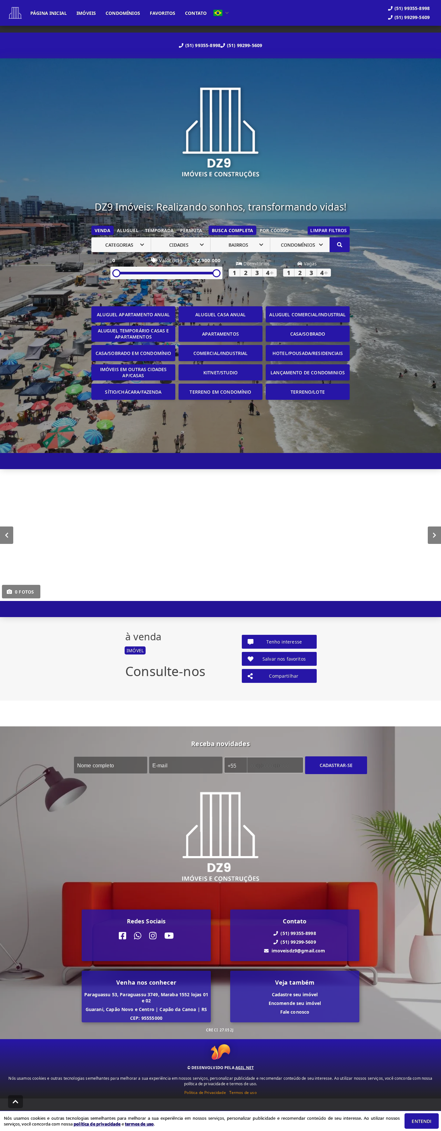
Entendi (421, 1121)
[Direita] (434, 535)
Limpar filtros (328, 230)
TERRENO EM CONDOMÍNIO (220, 392)
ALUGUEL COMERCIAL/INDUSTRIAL (307, 314)
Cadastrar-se (336, 765)
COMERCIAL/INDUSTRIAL (220, 353)
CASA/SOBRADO (307, 334)
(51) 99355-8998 (203, 45)
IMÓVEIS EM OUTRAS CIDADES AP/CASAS (133, 372)
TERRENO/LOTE (308, 392)
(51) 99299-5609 (244, 45)
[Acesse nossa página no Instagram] (153, 935)
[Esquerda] (6, 535)
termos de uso (139, 1124)
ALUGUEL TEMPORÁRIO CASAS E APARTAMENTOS (133, 334)
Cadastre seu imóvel (295, 994)
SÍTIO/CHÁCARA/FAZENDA (133, 392)
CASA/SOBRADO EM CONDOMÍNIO (133, 353)
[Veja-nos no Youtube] (169, 935)
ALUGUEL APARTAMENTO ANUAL (133, 314)
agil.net (244, 1067)
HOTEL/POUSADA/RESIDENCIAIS (307, 353)
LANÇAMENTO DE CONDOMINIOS (308, 372)
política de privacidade (97, 1124)
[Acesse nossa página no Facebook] (122, 935)
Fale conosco (295, 1012)
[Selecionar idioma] (221, 13)
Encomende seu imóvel (295, 1003)
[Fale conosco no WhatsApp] (137, 935)
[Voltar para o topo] (15, 1101)
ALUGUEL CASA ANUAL (220, 314)
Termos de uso (243, 1092)
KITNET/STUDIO (220, 372)
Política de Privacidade (205, 1092)
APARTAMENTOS (220, 334)
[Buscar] (340, 244)
